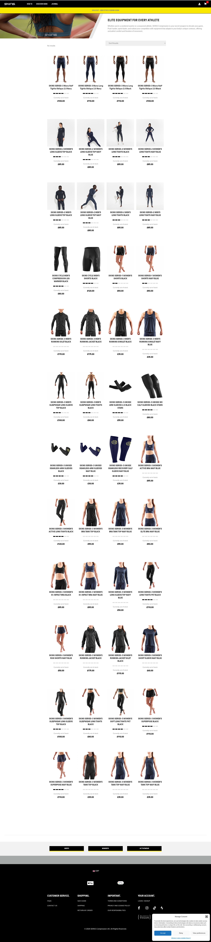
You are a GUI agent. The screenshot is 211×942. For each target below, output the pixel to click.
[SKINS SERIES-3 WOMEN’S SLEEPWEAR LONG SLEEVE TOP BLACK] (61, 702)
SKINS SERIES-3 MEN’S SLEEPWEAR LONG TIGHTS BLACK (90, 405)
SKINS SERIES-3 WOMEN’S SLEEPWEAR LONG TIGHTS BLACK (91, 721)
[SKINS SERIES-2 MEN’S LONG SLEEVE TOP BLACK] (61, 196)
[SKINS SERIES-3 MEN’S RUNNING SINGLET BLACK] (120, 322)
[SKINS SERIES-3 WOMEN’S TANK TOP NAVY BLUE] (120, 765)
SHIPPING (81, 906)
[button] (207, 917)
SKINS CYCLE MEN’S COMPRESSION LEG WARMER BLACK (61, 278)
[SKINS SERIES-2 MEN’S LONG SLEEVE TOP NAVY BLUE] (90, 196)
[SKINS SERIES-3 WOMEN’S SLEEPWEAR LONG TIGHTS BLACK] (90, 702)
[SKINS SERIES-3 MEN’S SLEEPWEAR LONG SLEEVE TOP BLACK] (61, 386)
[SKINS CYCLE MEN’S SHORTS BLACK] (90, 259)
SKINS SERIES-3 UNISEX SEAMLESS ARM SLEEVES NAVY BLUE (90, 468)
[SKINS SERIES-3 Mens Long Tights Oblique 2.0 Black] (120, 69)
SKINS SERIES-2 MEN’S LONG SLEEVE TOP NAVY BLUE (90, 215)
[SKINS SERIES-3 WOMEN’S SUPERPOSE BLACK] (150, 702)
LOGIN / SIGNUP (144, 901)
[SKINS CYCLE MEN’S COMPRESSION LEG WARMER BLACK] (61, 259)
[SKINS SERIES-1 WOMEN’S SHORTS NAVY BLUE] (150, 259)
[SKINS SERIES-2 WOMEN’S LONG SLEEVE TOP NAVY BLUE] (90, 133)
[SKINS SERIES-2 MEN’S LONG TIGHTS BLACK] (120, 196)
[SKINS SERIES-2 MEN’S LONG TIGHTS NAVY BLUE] (150, 196)
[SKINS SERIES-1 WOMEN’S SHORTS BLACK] (120, 259)
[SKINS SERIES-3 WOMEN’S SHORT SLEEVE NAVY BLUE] (150, 639)
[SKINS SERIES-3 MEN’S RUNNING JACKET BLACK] (90, 322)
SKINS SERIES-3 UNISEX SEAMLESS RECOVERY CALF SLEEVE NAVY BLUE (120, 468)
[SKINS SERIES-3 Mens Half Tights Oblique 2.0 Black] (150, 69)
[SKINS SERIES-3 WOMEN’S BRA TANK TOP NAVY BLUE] (120, 512)
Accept (162, 933)
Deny (181, 933)
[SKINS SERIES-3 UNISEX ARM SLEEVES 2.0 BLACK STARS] (120, 386)
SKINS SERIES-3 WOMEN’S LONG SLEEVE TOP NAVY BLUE (120, 595)
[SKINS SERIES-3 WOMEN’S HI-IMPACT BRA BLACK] (61, 576)
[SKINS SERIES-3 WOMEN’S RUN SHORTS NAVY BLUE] (61, 639)
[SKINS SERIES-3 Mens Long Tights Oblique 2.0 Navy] (90, 69)
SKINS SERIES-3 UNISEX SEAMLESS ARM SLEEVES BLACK (61, 468)
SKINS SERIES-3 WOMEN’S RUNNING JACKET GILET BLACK (120, 658)
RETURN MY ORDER (85, 910)
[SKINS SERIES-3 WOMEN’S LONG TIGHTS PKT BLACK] (150, 576)
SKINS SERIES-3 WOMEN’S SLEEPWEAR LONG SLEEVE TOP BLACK (61, 721)
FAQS (49, 901)
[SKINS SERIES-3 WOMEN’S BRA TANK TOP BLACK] (90, 512)
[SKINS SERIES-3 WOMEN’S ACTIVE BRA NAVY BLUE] (150, 449)
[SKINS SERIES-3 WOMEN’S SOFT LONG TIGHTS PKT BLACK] (120, 702)
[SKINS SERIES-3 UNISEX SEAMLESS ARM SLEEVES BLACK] (61, 449)
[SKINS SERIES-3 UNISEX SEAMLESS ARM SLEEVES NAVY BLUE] (90, 449)
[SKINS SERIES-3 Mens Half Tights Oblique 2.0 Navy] (61, 69)
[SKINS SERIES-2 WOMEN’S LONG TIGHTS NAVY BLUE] (150, 133)
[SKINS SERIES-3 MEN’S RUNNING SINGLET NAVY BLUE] (150, 322)
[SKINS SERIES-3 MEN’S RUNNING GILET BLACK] (61, 322)
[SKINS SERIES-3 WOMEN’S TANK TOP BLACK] (90, 765)
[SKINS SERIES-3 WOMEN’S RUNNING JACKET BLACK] (90, 639)
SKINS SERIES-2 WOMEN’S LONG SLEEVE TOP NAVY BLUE (91, 152)
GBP (97, 871)
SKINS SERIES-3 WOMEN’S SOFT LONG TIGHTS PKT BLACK (120, 721)
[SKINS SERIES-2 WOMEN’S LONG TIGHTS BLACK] (120, 133)
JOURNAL (54, 4)
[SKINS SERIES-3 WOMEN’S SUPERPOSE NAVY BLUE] (61, 765)
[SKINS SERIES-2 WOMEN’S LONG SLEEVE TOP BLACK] (61, 133)
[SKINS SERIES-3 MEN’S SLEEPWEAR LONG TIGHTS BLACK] (90, 386)
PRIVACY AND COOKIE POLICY (181, 938)
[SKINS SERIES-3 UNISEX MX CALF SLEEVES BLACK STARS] (150, 386)
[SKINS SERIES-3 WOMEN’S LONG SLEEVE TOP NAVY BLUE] (120, 576)
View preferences (199, 933)
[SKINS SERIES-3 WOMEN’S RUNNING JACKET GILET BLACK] (120, 639)
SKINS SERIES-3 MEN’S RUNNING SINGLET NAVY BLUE (150, 342)
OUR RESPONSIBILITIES (117, 910)
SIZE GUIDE (81, 901)
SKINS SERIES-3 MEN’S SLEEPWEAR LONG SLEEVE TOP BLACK (61, 405)
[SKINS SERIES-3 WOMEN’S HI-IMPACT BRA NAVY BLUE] (90, 576)
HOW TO (29, 4)
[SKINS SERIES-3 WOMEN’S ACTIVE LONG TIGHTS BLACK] (61, 512)
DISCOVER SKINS (41, 4)
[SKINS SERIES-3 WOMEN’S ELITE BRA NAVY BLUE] (150, 512)
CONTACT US (52, 906)
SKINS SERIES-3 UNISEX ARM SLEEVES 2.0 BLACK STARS (120, 405)
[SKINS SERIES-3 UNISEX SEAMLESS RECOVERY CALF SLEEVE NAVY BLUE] (120, 449)
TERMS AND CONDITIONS (117, 901)
